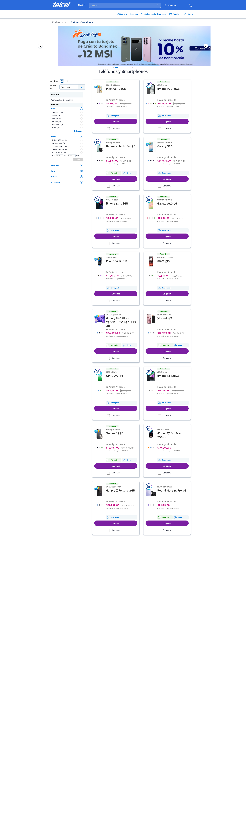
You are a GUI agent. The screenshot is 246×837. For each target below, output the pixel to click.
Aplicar (78, 160)
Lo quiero (116, 121)
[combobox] (72, 86)
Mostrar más (78, 131)
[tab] (116, 67)
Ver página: (54, 81)
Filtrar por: (55, 104)
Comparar (115, 128)
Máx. (65, 156)
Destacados (55, 165)
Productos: (55, 95)
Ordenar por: (53, 87)
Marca (53, 109)
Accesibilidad (55, 182)
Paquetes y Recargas (129, 14)
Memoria (54, 177)
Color (53, 171)
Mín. (53, 156)
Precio (53, 136)
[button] (40, 46)
